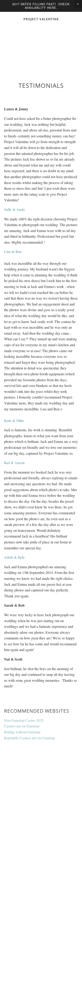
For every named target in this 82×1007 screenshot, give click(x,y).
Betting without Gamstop (22, 731)
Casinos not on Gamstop (21, 726)
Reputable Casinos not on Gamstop (29, 737)
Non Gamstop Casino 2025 (24, 720)
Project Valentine (41, 19)
